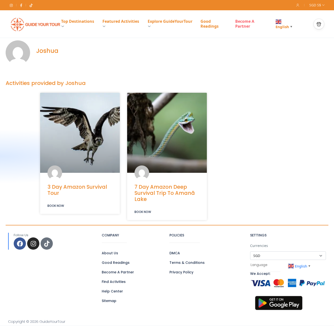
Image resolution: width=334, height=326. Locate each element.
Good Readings (209, 24)
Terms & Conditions (187, 262)
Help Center (112, 291)
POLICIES (176, 235)
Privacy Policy (181, 272)
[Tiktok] (47, 243)
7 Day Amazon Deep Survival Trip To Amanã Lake (164, 193)
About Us (110, 253)
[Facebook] (20, 243)
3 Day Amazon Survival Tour (77, 190)
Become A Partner (244, 24)
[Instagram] (33, 243)
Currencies (259, 245)
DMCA (174, 253)
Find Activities (114, 281)
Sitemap (109, 300)
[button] (318, 24)
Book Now (55, 206)
